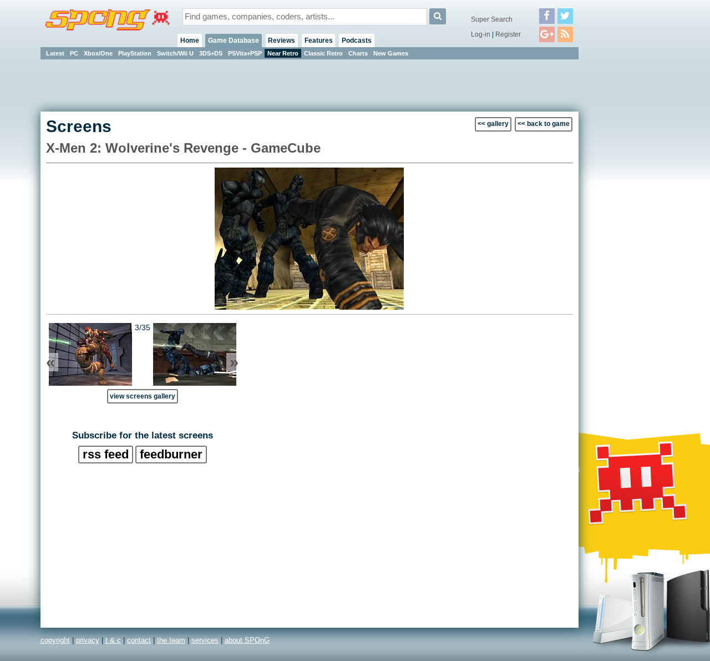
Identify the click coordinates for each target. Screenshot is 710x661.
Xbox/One (98, 53)
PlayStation (134, 53)
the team (171, 640)
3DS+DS (210, 53)
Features (319, 40)
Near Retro (282, 53)
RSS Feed (106, 454)
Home (189, 40)
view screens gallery (142, 396)
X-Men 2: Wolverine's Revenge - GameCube (183, 147)
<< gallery (493, 124)
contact (139, 640)
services (205, 640)
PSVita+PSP (245, 53)
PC (74, 53)
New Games (390, 53)
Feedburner (171, 454)
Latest (55, 53)
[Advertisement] (628, 227)
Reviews (281, 40)
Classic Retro (323, 53)
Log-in (480, 34)
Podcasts (357, 40)
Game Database (233, 40)
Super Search (492, 19)
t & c (113, 640)
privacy (87, 640)
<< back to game (544, 124)
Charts (358, 53)
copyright (55, 640)
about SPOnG (247, 640)
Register (508, 34)
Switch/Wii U (175, 53)
